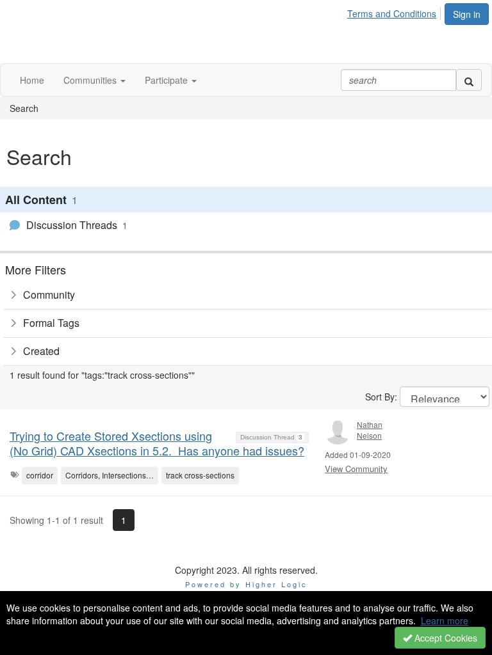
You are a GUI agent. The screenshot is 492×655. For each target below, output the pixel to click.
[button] (94, 80)
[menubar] (395, 11)
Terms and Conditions (391, 13)
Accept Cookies (444, 637)
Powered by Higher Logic (246, 584)
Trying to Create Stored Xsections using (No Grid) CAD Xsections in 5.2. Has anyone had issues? (157, 443)
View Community (356, 468)
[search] (469, 80)
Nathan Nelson (369, 430)
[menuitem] (395, 11)
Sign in (466, 14)
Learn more (444, 620)
